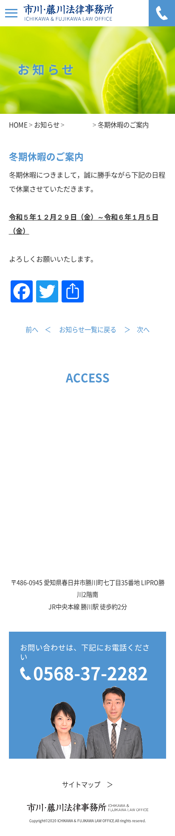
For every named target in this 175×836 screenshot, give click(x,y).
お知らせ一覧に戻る (87, 330)
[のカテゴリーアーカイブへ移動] (78, 124)
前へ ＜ (38, 330)
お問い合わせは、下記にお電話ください (85, 663)
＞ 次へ (137, 330)
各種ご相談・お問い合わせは (162, 13)
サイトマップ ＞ (87, 784)
